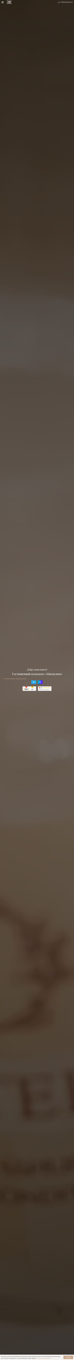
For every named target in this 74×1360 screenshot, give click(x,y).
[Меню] (2, 2)
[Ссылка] (9, 2)
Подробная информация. (44, 1358)
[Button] (33, 682)
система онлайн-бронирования (15, 679)
